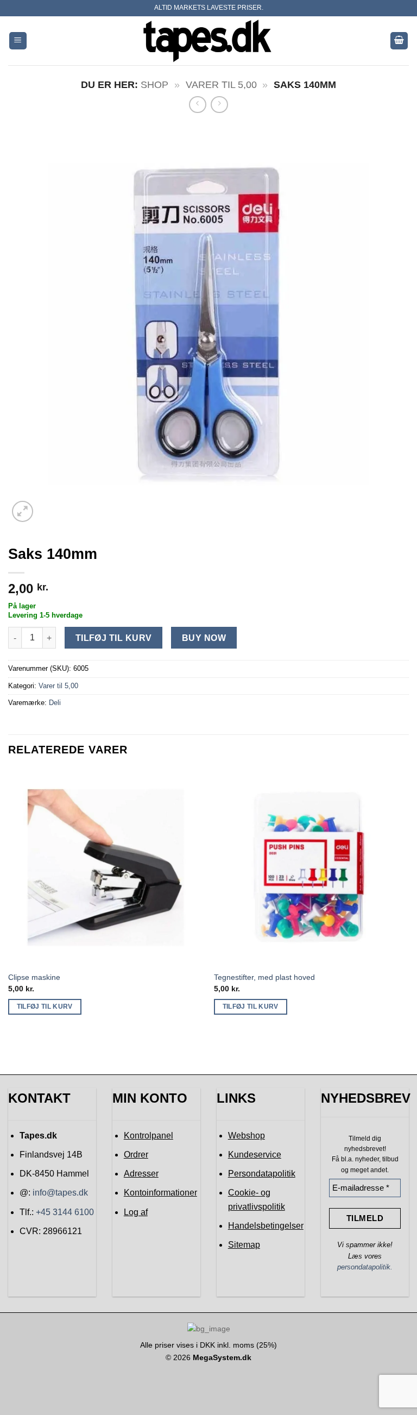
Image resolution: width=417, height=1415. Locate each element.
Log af (136, 1212)
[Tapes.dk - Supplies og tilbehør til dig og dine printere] (208, 40)
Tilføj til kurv (113, 638)
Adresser (141, 1173)
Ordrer (136, 1154)
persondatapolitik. (365, 1267)
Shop (154, 84)
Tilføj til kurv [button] (45, 1006)
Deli (55, 703)
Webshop (246, 1135)
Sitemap (244, 1244)
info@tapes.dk (60, 1192)
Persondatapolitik (261, 1173)
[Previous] (9, 902)
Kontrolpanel (148, 1135)
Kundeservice (254, 1154)
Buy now (204, 638)
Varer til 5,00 (221, 84)
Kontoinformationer (160, 1192)
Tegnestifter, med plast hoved (264, 977)
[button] (18, 41)
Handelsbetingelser (266, 1225)
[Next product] (197, 104)
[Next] (408, 902)
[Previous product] (219, 104)
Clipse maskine (34, 977)
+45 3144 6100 (65, 1212)
